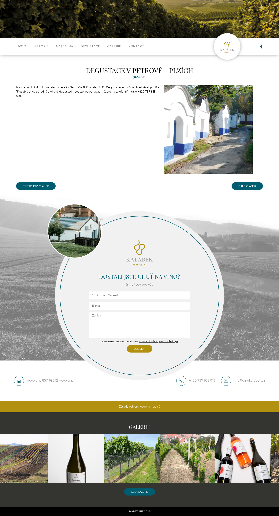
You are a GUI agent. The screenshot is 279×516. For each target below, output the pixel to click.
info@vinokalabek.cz (249, 380)
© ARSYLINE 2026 (139, 511)
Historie (41, 46)
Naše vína (64, 46)
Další (247, 185)
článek (251, 186)
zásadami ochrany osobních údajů (158, 341)
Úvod (21, 46)
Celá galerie (139, 491)
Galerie (114, 46)
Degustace (90, 46)
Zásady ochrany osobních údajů (139, 406)
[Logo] (227, 46)
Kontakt (136, 46)
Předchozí (36, 185)
